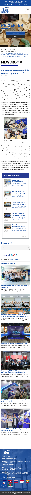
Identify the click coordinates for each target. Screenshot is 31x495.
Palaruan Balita (15, 33)
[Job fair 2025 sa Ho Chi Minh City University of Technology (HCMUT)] (15, 418)
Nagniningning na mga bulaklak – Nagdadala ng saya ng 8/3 (15, 286)
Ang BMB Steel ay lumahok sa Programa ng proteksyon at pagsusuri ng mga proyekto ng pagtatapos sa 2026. (19, 225)
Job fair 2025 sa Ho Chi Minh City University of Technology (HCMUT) (15, 429)
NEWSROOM (12, 50)
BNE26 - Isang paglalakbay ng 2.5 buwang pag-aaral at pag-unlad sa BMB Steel (19, 181)
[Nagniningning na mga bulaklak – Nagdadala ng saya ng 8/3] (15, 275)
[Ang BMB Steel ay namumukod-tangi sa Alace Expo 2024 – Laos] (15, 389)
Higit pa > (24, 236)
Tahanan (4, 50)
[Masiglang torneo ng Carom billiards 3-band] (15, 333)
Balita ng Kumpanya (7, 51)
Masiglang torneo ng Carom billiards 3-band (18, 214)
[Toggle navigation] (27, 10)
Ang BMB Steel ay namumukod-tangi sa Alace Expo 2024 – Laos (14, 400)
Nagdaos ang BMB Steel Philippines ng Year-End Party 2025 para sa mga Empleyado (14, 371)
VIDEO (15, 36)
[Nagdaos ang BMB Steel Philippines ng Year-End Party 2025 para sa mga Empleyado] (15, 360)
